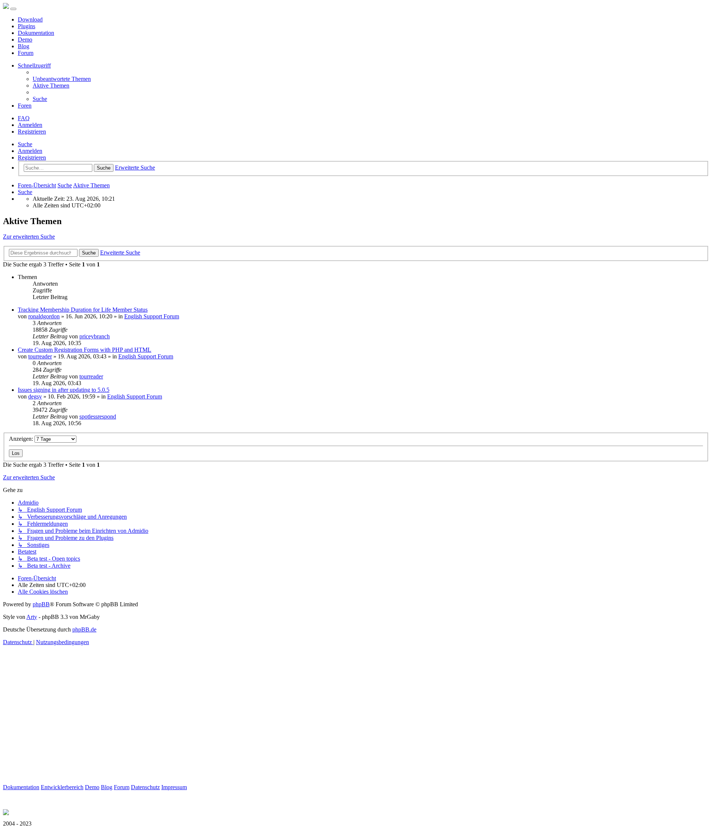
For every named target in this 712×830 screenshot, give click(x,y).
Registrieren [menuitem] (32, 131)
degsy (35, 396)
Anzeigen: (21, 439)
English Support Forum (151, 316)
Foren (25, 105)
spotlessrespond (97, 416)
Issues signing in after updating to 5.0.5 (63, 390)
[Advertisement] (225, 732)
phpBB (41, 604)
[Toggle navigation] (13, 9)
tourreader (40, 356)
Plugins (26, 26)
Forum (25, 53)
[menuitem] (62, 79)
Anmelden (30, 151)
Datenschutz (145, 787)
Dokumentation (36, 33)
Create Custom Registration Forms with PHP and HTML (84, 350)
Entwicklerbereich (62, 787)
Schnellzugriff (34, 65)
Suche (25, 144)
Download (30, 19)
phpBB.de (84, 629)
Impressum (174, 787)
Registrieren (32, 157)
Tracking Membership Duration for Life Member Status (83, 309)
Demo (25, 39)
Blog (23, 46)
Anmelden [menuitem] (30, 125)
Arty (31, 617)
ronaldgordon (44, 316)
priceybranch (94, 336)
